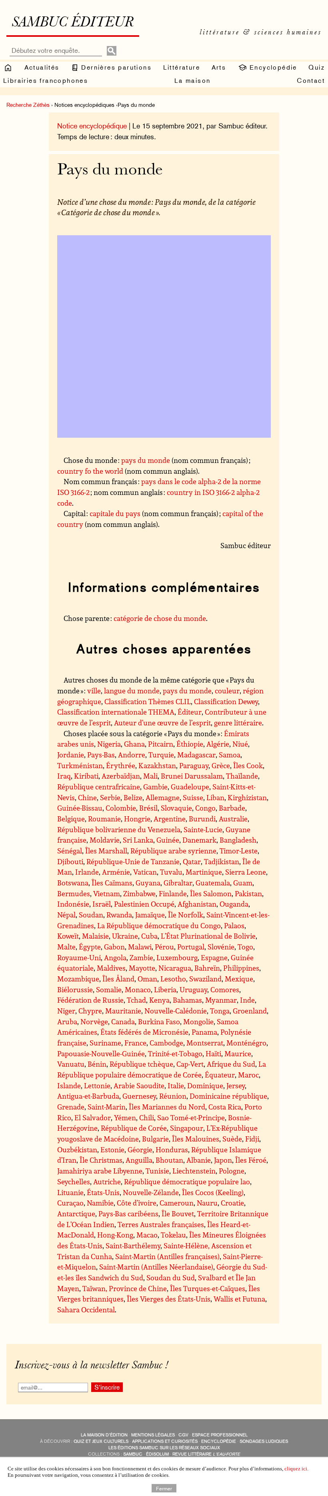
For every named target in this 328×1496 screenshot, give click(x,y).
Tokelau (173, 1235)
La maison (192, 80)
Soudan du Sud (170, 1277)
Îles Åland (118, 978)
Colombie (121, 808)
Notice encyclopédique (92, 126)
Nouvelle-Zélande (151, 1192)
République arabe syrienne (173, 850)
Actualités (42, 67)
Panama (204, 1032)
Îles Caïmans (112, 882)
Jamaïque (150, 914)
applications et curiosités (165, 1441)
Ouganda (234, 904)
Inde (247, 1000)
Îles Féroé (250, 1160)
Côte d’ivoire (136, 1203)
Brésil (148, 808)
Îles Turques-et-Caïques (207, 1288)
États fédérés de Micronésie (144, 1032)
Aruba (67, 1021)
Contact (311, 80)
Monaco (138, 989)
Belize (133, 797)
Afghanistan (197, 904)
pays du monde (145, 460)
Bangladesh (238, 840)
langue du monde (132, 690)
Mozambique (78, 978)
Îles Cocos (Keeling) (213, 1192)
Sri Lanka (138, 840)
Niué (240, 744)
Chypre (90, 1010)
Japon (223, 1160)
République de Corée (134, 1128)
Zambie (141, 957)
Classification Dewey (226, 701)
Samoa (229, 754)
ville (94, 690)
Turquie (161, 754)
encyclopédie (218, 1441)
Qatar (192, 861)
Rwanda (119, 914)
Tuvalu (171, 872)
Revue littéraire (206, 1454)
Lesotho (173, 978)
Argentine (170, 818)
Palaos (234, 925)
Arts (219, 67)
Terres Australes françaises (161, 1224)
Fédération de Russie (90, 1000)
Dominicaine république (228, 1096)
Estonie (112, 1149)
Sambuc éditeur (73, 23)
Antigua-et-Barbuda (88, 1096)
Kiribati (86, 776)
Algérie (217, 744)
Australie (233, 818)
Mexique (239, 978)
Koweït (68, 936)
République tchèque (141, 1064)
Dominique (205, 1085)
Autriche (107, 1181)
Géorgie (140, 1149)
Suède (232, 1139)
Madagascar (196, 754)
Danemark (199, 840)
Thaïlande (242, 776)
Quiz (316, 67)
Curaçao (70, 1203)
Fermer (164, 1488)
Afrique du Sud (231, 1064)
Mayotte (142, 968)
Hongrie (137, 818)
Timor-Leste (239, 850)
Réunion (172, 1096)
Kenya (159, 1000)
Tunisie (157, 1171)
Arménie (116, 872)
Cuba (149, 936)
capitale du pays (115, 513)
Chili (146, 1117)
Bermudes (73, 893)
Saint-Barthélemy (133, 1245)
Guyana (148, 882)
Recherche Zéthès (28, 105)
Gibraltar (178, 882)
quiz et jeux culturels (101, 1441)
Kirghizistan (247, 797)
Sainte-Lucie (203, 829)
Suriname (105, 1042)
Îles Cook (248, 765)
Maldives (111, 968)
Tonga (220, 1010)
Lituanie (70, 1192)
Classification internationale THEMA (115, 712)
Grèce (221, 765)
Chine (87, 797)
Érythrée (120, 765)
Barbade (232, 808)
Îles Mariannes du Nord (167, 1106)
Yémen (125, 1117)
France (135, 1042)
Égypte (90, 946)
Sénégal (69, 850)
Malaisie (95, 936)
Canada (123, 1021)
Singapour (186, 1128)
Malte (66, 946)
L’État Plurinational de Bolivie (208, 936)
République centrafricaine (98, 786)
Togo (245, 946)
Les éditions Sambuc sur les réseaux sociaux (164, 1447)
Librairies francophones (45, 80)
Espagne (214, 957)
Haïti (213, 1053)
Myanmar (221, 1000)
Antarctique (76, 1213)
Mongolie (198, 1021)
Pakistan (248, 893)
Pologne (231, 1171)
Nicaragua (174, 968)
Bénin (97, 1064)
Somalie (109, 989)
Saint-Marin (107, 1106)
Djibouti (70, 861)
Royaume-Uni (79, 957)
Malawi (140, 946)
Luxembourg (177, 957)
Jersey (235, 1085)
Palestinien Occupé (144, 904)
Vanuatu (70, 1064)
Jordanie (70, 754)
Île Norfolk (185, 914)
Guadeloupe (190, 786)
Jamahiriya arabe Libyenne (99, 1171)
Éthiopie (189, 744)
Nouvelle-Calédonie (175, 1010)
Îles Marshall (106, 850)
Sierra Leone (245, 872)
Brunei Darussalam (192, 776)
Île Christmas (101, 1160)
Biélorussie (75, 989)
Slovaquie (176, 808)
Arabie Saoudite (139, 1085)
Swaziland (205, 978)
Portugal (190, 946)
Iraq (64, 776)
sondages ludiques (264, 1441)
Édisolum (157, 1454)
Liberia (165, 989)
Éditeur (190, 712)
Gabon (114, 946)
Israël (101, 904)
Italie (176, 1085)
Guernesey (139, 1096)
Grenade (70, 1106)
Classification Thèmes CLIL (147, 701)
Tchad (136, 1000)
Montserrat (204, 1042)
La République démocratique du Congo (159, 925)
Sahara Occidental (86, 1309)
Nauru (207, 1203)
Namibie (100, 1203)
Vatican (145, 872)
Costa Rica (224, 1106)
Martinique (204, 872)
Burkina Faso (159, 1021)
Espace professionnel (220, 1435)
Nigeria (109, 744)
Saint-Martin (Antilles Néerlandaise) (156, 1267)
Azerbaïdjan (121, 776)
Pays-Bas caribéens (128, 1213)
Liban (215, 797)
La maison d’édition (104, 1435)
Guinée (167, 840)
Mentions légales (153, 1435)
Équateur (220, 1074)
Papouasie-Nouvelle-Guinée (101, 1053)
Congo (205, 808)
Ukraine (125, 936)
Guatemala (213, 882)
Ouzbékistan (77, 1149)
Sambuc (132, 1454)
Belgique (71, 818)
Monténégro (246, 1042)
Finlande (173, 893)
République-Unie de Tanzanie (133, 861)
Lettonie (97, 1085)
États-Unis (103, 1192)
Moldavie (105, 840)
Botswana (72, 882)
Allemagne (163, 797)
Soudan (91, 914)
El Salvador (92, 1117)
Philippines (241, 968)
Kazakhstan (157, 765)
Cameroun (177, 1203)
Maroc (248, 1074)
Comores (224, 989)
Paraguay (193, 765)
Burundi (202, 818)
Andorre (131, 754)
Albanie (198, 1160)
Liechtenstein (194, 1171)
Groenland (250, 1010)
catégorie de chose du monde (160, 618)
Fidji (252, 1139)
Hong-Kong (115, 1235)
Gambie (155, 786)
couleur (227, 690)
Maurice (237, 1053)
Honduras (172, 1149)
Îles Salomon (211, 893)
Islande (69, 1085)
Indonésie (73, 904)
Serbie (110, 797)
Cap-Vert (190, 1064)
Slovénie (221, 946)
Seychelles (73, 1181)
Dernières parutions (115, 67)
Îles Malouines (195, 1139)
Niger (66, 1010)
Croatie (232, 1203)
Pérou (164, 946)
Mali (150, 776)
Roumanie (104, 818)
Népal (66, 914)
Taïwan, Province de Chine (124, 1288)
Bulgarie (155, 1139)
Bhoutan (169, 1160)
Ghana (134, 744)
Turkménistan (80, 765)
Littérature (181, 67)
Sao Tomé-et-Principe (191, 1117)
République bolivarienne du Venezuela (118, 829)
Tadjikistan (221, 861)
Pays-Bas (101, 754)
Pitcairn (160, 744)
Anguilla (139, 1160)
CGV (183, 1435)
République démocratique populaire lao (187, 1181)
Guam (242, 882)
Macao (147, 1235)
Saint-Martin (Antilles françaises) (167, 1256)
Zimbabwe (139, 893)
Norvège (94, 1021)
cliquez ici (295, 1469)
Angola (115, 957)
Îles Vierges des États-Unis (168, 1299)
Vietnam (106, 893)
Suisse (193, 797)
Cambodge (166, 1042)
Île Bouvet (178, 1213)
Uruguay (193, 989)
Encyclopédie (272, 67)
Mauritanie (123, 1010)
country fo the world (90, 471)
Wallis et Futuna (239, 1299)
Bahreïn (207, 968)
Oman (147, 978)
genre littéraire (238, 722)
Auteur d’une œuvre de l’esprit (162, 722)
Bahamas (187, 1000)
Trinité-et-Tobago (175, 1053)
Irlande (87, 872)
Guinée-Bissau (79, 808)
